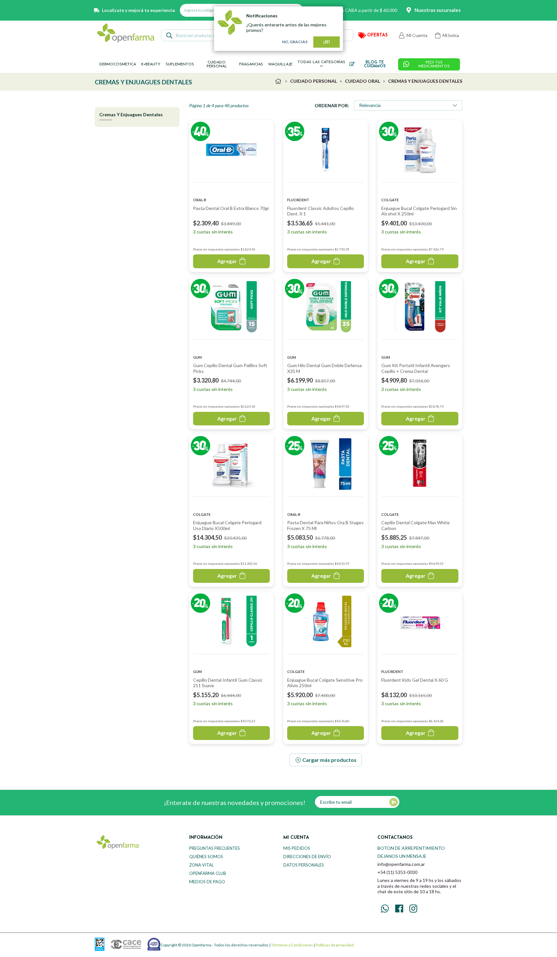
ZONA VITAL (201, 864)
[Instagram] (413, 908)
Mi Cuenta (416, 35)
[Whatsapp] (385, 908)
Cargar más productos (329, 760)
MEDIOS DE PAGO (207, 881)
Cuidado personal (217, 64)
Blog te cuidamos (375, 64)
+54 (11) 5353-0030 (397, 872)
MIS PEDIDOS (296, 848)
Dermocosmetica (117, 64)
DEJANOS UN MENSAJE (401, 856)
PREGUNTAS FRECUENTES (214, 848)
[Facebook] (399, 908)
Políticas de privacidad (335, 945)
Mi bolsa (450, 35)
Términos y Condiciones (292, 945)
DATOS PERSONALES (303, 864)
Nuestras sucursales (438, 10)
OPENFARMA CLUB (207, 873)
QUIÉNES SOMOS (206, 856)
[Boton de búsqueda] (169, 35)
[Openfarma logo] (125, 33)
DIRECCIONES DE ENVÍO (307, 856)
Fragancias (251, 64)
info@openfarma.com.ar (401, 864)
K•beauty (151, 64)
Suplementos (180, 64)
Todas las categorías (321, 62)
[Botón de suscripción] (393, 802)
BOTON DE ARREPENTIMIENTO (411, 848)
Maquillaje (280, 64)
